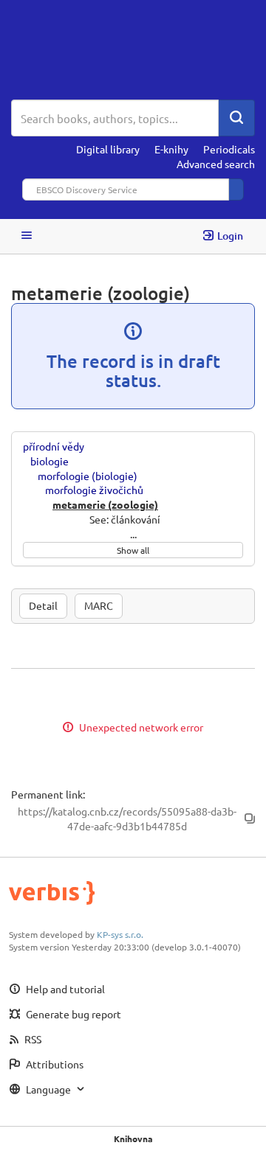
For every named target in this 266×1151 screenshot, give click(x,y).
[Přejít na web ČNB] (133, 49)
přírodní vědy (53, 446)
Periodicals (229, 149)
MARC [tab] (98, 605)
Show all (133, 550)
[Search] (236, 118)
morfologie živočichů (94, 489)
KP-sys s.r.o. (120, 934)
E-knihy (171, 149)
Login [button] (230, 236)
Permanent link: (48, 794)
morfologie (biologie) (87, 475)
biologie (49, 460)
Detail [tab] (43, 605)
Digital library (108, 149)
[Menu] (26, 236)
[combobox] (115, 118)
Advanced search (216, 163)
